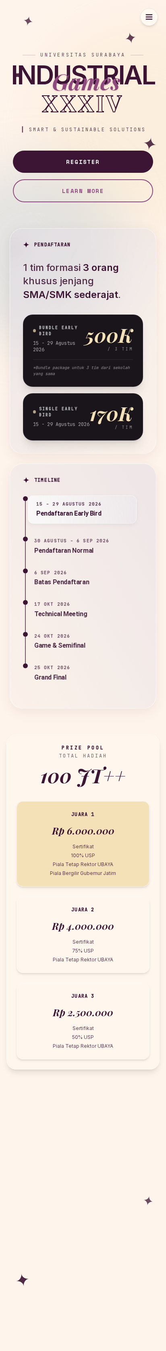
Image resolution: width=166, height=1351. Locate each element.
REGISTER (83, 161)
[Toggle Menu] (149, 17)
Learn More (83, 191)
